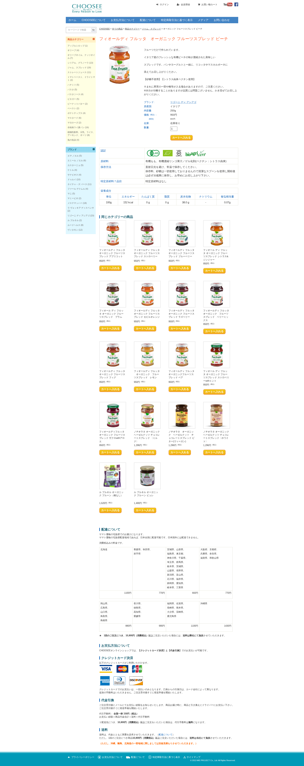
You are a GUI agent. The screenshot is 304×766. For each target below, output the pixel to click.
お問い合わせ (222, 20)
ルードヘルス (74, 225)
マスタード (73, 118)
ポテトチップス (75, 113)
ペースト (72, 108)
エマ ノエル (73, 156)
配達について (148, 20)
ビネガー (72, 99)
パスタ (71, 89)
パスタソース (74, 94)
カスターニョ (74, 165)
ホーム (72, 20)
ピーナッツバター (76, 104)
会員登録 (185, 4)
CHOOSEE (104, 29)
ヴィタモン (73, 230)
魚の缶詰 (72, 140)
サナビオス (73, 175)
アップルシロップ (76, 46)
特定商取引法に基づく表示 (177, 20)
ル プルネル (73, 220)
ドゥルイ (72, 179)
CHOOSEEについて (94, 20)
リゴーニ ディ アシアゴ (183, 102)
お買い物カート (209, 4)
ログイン (164, 4)
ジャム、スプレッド (77, 67)
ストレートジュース (77, 72)
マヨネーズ (73, 122)
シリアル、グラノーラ (78, 63)
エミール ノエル (75, 160)
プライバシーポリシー (82, 757)
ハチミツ (72, 85)
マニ (70, 193)
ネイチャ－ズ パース (77, 184)
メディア (203, 20)
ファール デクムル (76, 189)
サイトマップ (193, 757)
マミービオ (73, 198)
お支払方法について (123, 20)
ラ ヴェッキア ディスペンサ (81, 208)
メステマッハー (75, 203)
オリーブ (72, 50)
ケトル (71, 170)
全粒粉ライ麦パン (76, 127)
